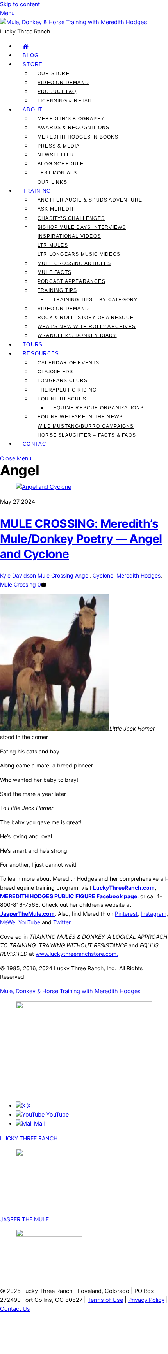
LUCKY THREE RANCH (28, 1138)
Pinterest (126, 913)
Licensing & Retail (65, 101)
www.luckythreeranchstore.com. (77, 953)
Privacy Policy (146, 1299)
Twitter (61, 922)
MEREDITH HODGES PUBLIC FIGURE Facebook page (68, 896)
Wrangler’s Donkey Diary (77, 335)
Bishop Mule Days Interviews (82, 227)
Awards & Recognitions (73, 127)
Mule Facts (54, 272)
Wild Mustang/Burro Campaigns (86, 426)
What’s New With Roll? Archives (87, 326)
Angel (82, 575)
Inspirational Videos (69, 236)
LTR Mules (53, 245)
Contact (36, 444)
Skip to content (20, 4)
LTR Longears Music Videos (79, 254)
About (33, 109)
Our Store (54, 73)
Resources (41, 354)
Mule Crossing (55, 575)
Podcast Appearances (71, 281)
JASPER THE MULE (24, 1219)
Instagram (153, 913)
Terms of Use (105, 1299)
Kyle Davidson (18, 575)
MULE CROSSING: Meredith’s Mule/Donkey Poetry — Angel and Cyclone (81, 538)
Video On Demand (63, 82)
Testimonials (57, 173)
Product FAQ (57, 91)
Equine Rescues (62, 399)
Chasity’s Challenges (71, 218)
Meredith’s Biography (71, 118)
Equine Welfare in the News (80, 417)
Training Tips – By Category (95, 299)
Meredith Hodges (138, 575)
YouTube (29, 922)
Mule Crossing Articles (74, 263)
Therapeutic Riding (67, 390)
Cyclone (103, 575)
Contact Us (15, 1308)
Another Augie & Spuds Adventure (90, 200)
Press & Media (59, 146)
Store (33, 64)
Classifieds (55, 371)
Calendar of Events (69, 362)
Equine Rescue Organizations (98, 408)
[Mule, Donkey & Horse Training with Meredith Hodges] (73, 22)
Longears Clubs (63, 380)
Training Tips (57, 290)
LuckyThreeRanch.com (124, 887)
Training (37, 191)
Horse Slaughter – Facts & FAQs (87, 435)
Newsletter (56, 155)
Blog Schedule (61, 164)
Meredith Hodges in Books (78, 137)
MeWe (7, 922)
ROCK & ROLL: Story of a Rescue (86, 317)
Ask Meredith (58, 209)
